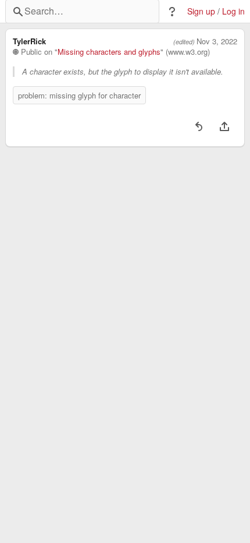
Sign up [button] (201, 11)
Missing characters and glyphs (109, 52)
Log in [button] (233, 11)
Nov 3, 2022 (217, 41)
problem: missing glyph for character (79, 95)
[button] (172, 11)
